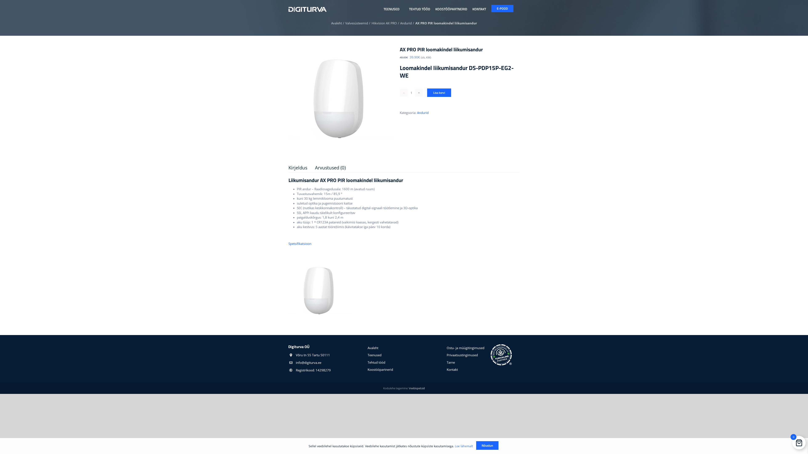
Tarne (451, 362)
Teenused (374, 355)
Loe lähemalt (464, 446)
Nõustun (487, 445)
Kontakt (452, 369)
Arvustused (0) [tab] (330, 167)
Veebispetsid (417, 388)
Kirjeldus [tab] (297, 167)
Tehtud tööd (376, 362)
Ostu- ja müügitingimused (465, 348)
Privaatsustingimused (462, 355)
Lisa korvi (439, 92)
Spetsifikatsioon (299, 244)
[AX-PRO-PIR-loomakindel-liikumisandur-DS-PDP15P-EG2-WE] (340, 98)
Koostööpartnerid (380, 369)
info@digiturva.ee (308, 362)
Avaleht (373, 348)
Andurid (423, 113)
